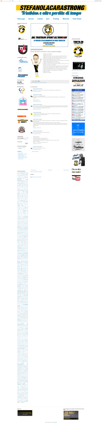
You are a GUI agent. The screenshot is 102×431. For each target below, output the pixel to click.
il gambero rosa (23, 260)
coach (25, 207)
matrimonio (22, 282)
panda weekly (20, 304)
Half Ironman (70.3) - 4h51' (22, 157)
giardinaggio (22, 254)
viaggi (26, 394)
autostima (26, 185)
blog (27, 192)
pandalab (25, 304)
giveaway (25, 256)
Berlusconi (24, 189)
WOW (25, 398)
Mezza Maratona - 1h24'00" (22, 154)
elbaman (21, 232)
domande (25, 227)
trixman (26, 387)
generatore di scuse (24, 249)
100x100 (18, 172)
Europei (19, 235)
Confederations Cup (20, 215)
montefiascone (20, 288)
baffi (27, 186)
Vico (18, 395)
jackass (26, 271)
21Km (21, 173)
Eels (27, 230)
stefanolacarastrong (20, 363)
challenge (26, 201)
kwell (18, 274)
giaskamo (26, 254)
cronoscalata (22, 221)
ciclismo (18, 205)
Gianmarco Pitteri (36, 88)
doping (35, 82)
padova (18, 301)
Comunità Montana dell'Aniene (22, 213)
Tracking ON (81, 120)
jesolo (22, 272)
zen (17, 400)
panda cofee (26, 302)
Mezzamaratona (20, 284)
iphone (18, 267)
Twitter (24, 388)
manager (26, 278)
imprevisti (23, 262)
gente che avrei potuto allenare (23, 252)
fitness (22, 241)
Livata (20, 276)
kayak (25, 272)
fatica (21, 237)
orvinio (23, 299)
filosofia (18, 240)
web (23, 396)
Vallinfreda (23, 392)
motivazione (19, 291)
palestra (22, 301)
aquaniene (20, 184)
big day (25, 190)
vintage (18, 396)
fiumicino (18, 242)
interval (26, 265)
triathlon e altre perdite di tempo (22, 386)
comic (18, 211)
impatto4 (18, 262)
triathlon (19, 384)
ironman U (25, 269)
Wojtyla (22, 398)
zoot (19, 402)
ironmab (25, 267)
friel (21, 246)
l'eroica (21, 274)
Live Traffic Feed (78, 90)
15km (26, 172)
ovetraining (25, 300)
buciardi (18, 195)
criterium (22, 220)
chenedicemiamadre (20, 203)
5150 (19, 174)
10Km (22, 172)
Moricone (20, 289)
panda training (26, 303)
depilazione (22, 225)
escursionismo (22, 234)
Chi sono (31, 19)
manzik (21, 279)
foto (18, 245)
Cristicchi (18, 220)
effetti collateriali (21, 231)
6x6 (22, 174)
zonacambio (25, 401)
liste (17, 276)
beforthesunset (19, 189)
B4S (21, 186)
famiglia (25, 236)
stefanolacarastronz (20, 364)
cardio (21, 199)
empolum (21, 233)
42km (27, 173)
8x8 (23, 175)
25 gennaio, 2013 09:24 (37, 91)
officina (26, 297)
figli (17, 239)
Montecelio (26, 287)
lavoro (23, 275)
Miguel (26, 284)
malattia (18, 278)
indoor (27, 262)
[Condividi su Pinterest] (39, 81)
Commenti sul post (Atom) (38, 171)
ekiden (18, 232)
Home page (21, 19)
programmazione (20, 323)
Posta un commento (35, 151)
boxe (18, 194)
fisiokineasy (24, 240)
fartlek (18, 237)
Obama (26, 296)
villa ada (26, 395)
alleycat (22, 181)
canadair (18, 198)
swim (27, 368)
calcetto (18, 196)
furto (25, 247)
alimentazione (19, 178)
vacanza (20, 390)
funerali (23, 247)
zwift (22, 402)
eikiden (26, 231)
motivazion (25, 290)
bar (19, 187)
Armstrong (25, 184)
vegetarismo (26, 393)
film (26, 239)
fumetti (26, 246)
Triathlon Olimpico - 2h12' (22, 156)
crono (18, 221)
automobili (22, 185)
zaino (26, 399)
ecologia (26, 229)
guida (18, 258)
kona (26, 273)
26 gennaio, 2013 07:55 (37, 143)
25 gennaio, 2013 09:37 (37, 101)
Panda (22, 302)
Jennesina (18, 272)
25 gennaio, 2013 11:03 (37, 133)
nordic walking (19, 295)
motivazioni (25, 291)
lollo (27, 276)
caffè (26, 195)
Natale (18, 293)
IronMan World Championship (22, 270)
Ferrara (22, 238)
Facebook (20, 236)
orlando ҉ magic (35, 112)
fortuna (23, 244)
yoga (18, 399)
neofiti (27, 293)
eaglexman (21, 229)
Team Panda (77, 19)
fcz (23, 237)
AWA (19, 186)
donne (18, 228)
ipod (21, 267)
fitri (25, 241)
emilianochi (25, 232)
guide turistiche (23, 258)
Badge (25, 186)
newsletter (25, 294)
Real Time (78, 120)
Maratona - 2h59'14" (21, 155)
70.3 (25, 174)
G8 (27, 247)
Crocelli (26, 220)
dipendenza (22, 226)
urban (27, 389)
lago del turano (19, 275)
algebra (26, 177)
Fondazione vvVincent (20, 243)
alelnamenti (18, 177)
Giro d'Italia (20, 256)
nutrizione (19, 296)
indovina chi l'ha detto (23, 263)
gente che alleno (20, 250)
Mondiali (18, 286)
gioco (19, 255)
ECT (18, 230)
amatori (26, 182)
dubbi (18, 229)
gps (21, 257)
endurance (25, 233)
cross (26, 221)
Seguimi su (20, 116)
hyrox (18, 260)
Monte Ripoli (22, 287)
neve (19, 294)
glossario (18, 257)
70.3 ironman (19, 175)
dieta (18, 226)
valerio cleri (19, 391)
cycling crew (22, 222)
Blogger (55, 422)
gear (27, 248)
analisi (23, 183)
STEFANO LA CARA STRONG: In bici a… (78, 104)
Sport (23, 360)
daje (21, 223)
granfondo (25, 257)
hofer (19, 259)
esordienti (26, 234)
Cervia (22, 201)
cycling (18, 222)
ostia (21, 300)
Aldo (26, 176)
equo (18, 234)
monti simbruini (26, 288)
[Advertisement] (50, 160)
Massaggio (25, 281)
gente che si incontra (39, 82)
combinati (24, 210)
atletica (18, 185)
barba (23, 187)
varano (27, 392)
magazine (24, 277)
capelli (18, 199)
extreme (27, 235)
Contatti (40, 19)
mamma (22, 278)
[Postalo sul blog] (36, 81)
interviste (18, 266)
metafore (25, 283)
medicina (20, 283)
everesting (23, 235)
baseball (25, 188)
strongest (24, 366)
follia (26, 242)
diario (26, 225)
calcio (22, 196)
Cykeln (26, 222)
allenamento (19, 180)
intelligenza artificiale (20, 265)
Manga (18, 279)
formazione (18, 244)
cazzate (21, 200)
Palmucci (18, 302)
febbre (26, 237)
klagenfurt (19, 273)
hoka (22, 259)
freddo (18, 246)
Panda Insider (21, 303)
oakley (23, 296)
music (18, 292)
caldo (26, 196)
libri (26, 275)
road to (27, 333)
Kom (23, 273)
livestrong (24, 276)
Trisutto (22, 387)
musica (22, 292)
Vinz (21, 396)
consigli (24, 216)
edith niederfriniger (22, 230)
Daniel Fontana (26, 223)
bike (24, 191)
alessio (23, 177)
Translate (25, 139)
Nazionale (23, 293)
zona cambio (44, 82)
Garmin (24, 248)
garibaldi (19, 248)
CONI (26, 215)
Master (18, 282)
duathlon (25, 228)
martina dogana (20, 281)
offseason (18, 298)
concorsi (24, 214)
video (21, 395)
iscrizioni (18, 271)
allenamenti (19, 179)
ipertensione (25, 266)
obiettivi (18, 297)
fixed (22, 242)
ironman (18, 268)
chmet (22, 204)
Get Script (74, 120)
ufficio (27, 388)
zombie (24, 400)
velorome (20, 394)
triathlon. (18, 387)
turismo (18, 388)
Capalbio (25, 198)
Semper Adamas (36, 94)
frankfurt (22, 245)
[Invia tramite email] (35, 81)
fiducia (26, 238)
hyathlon (25, 259)
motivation (24, 289)
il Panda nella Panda (22, 261)
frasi (26, 245)
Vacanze (25, 390)
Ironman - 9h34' (20, 158)
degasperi (23, 224)
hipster (27, 258)
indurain (18, 264)
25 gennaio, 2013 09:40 (37, 109)
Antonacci (26, 183)
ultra (19, 389)
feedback (18, 238)
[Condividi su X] (37, 81)
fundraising (18, 247)
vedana (19, 393)
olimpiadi (23, 298)
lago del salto (25, 274)
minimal (23, 285)
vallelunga (25, 391)
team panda (19, 372)
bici (20, 190)
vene (23, 394)
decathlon (19, 224)
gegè (19, 249)
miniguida (18, 285)
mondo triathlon (23, 286)
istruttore (22, 271)
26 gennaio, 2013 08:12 (37, 149)
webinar (27, 396)
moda (26, 285)
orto (19, 299)
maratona (24, 279)
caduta (22, 195)
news (22, 294)
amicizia (18, 183)
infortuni (22, 264)
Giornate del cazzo (25, 255)
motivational (19, 290)
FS (23, 246)
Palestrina (25, 301)
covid (26, 219)
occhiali (22, 297)
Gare (47, 19)
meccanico (26, 282)
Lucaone (20, 277)
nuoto (24, 295)
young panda (22, 399)
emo (18, 233)
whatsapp (19, 397)
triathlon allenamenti (24, 385)
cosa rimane (22, 218)
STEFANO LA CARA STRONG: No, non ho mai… (77, 101)
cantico (22, 198)
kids (27, 272)
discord (22, 227)
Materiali (66, 19)
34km (24, 173)
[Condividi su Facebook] (38, 81)
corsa (18, 218)
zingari (20, 400)
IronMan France (25, 268)
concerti (18, 214)
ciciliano (26, 204)
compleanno (24, 211)
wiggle (24, 397)
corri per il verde (24, 217)
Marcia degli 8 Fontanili (20, 280)
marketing (26, 280)
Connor (18, 216)
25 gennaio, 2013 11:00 (37, 127)
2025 (18, 173)
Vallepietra (18, 392)
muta (26, 292)
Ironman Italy (20, 269)
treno (18, 382)
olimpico (26, 298)
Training (56, 19)
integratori (25, 264)
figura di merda (22, 239)
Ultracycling (23, 389)
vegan (22, 393)
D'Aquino (18, 223)
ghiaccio (18, 254)
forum (26, 244)
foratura (26, 243)
